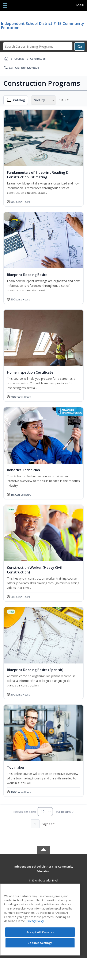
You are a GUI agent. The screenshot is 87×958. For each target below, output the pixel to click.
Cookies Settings (40, 943)
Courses (19, 59)
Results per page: (25, 812)
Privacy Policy (35, 921)
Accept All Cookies (40, 932)
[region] (40, 919)
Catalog (19, 100)
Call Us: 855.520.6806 (21, 67)
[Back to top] (43, 870)
